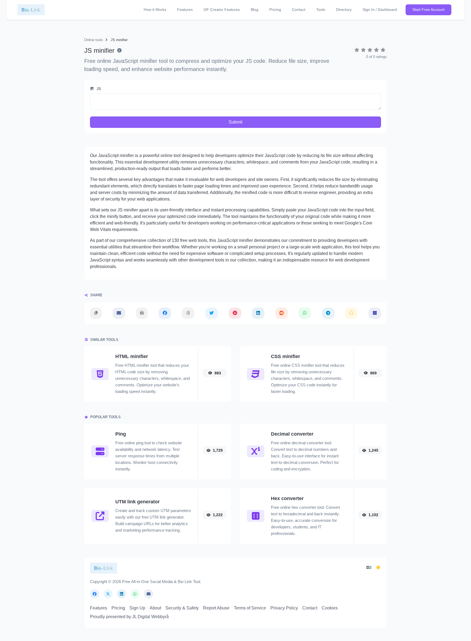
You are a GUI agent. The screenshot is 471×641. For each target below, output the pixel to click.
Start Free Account (428, 9)
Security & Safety (182, 608)
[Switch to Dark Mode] (378, 568)
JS (98, 89)
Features (185, 9)
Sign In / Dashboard (380, 9)
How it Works (155, 9)
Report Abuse (216, 608)
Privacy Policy (284, 608)
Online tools (93, 40)
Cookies (330, 608)
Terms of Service (250, 608)
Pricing (275, 9)
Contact (298, 9)
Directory (344, 9)
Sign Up (137, 608)
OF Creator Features (222, 9)
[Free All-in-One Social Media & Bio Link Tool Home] (31, 10)
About (155, 608)
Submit (235, 122)
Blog (254, 9)
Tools (320, 9)
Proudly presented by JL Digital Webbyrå (129, 616)
